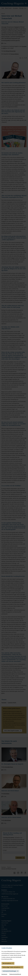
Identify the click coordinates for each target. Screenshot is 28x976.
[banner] (14, 488)
